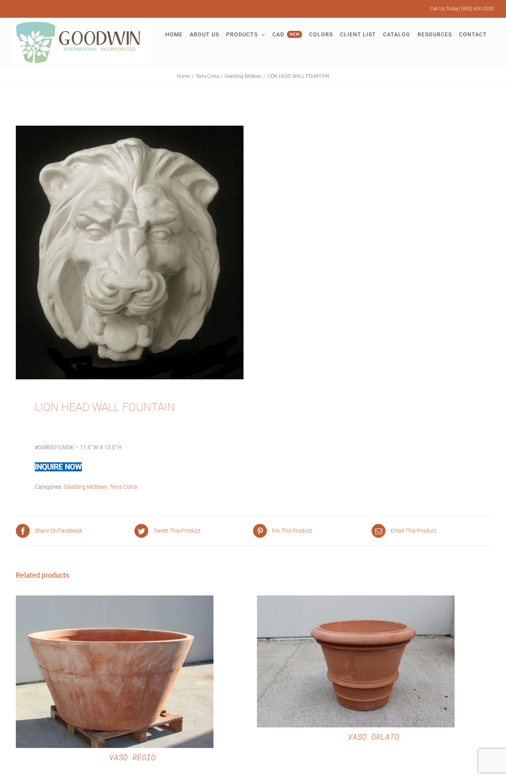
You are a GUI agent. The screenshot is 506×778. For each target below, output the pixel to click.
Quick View (114, 673)
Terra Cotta (123, 487)
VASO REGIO (132, 757)
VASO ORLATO (373, 736)
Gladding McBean (85, 487)
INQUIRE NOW (58, 466)
